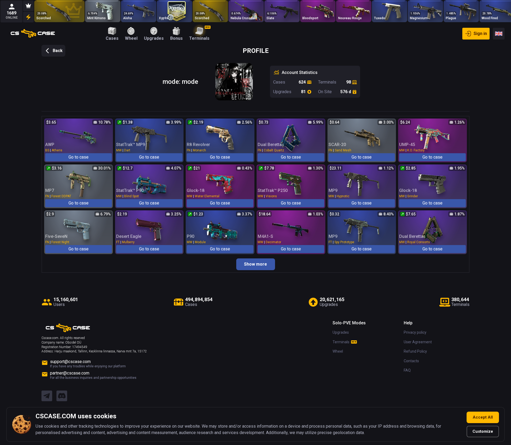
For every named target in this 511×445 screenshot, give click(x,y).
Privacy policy (415, 332)
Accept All (483, 417)
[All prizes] (28, 17)
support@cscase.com (70, 361)
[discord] (61, 396)
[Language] (499, 34)
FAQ (407, 370)
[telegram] (46, 396)
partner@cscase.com (69, 373)
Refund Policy (415, 351)
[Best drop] (28, 6)
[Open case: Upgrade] (59, 11)
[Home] (32, 33)
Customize (482, 431)
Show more (255, 264)
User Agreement (418, 342)
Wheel (338, 351)
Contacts (411, 361)
